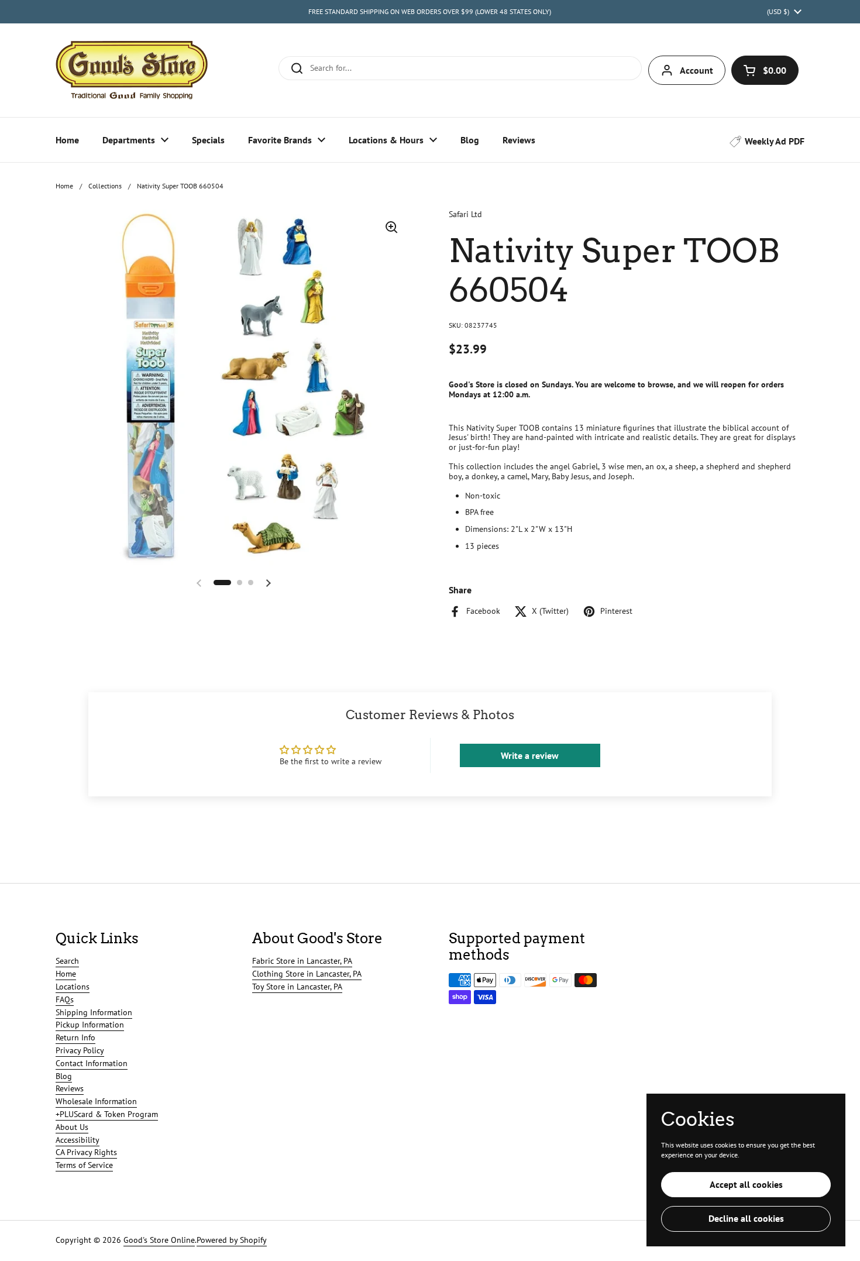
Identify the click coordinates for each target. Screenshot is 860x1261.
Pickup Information (90, 1024)
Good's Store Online (159, 1240)
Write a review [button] (530, 755)
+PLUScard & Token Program (107, 1114)
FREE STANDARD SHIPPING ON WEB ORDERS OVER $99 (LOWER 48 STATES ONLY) (429, 11)
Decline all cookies (746, 1218)
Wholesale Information (96, 1101)
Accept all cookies (746, 1184)
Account (696, 70)
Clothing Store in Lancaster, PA (307, 973)
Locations (73, 986)
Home (64, 185)
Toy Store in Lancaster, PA (297, 986)
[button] (765, 70)
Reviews (70, 1088)
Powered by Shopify (232, 1240)
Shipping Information (94, 1012)
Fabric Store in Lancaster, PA (302, 961)
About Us (72, 1127)
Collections (105, 185)
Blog (64, 1076)
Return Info (75, 1037)
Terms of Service (84, 1165)
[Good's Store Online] (132, 70)
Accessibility (77, 1140)
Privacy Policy (80, 1050)
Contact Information (92, 1063)
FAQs (65, 999)
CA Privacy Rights (86, 1152)
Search (67, 961)
